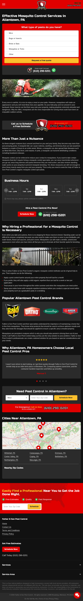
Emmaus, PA (60, 453)
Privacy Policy (8, 534)
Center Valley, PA (11, 456)
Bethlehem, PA (61, 456)
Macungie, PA (35, 460)
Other (11, 54)
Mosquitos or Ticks (16, 49)
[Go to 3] (43, 381)
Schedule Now (27, 214)
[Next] (77, 190)
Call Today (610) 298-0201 (15, 555)
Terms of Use (43, 599)
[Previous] (6, 190)
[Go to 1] (37, 381)
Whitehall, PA (9, 453)
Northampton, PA (11, 460)
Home (4, 524)
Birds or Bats (14, 44)
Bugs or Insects (15, 38)
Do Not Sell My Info (31, 599)
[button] (41, 435)
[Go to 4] (46, 381)
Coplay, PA (34, 456)
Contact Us (6, 527)
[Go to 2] (40, 381)
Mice (11, 33)
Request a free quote (41, 60)
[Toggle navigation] (4, 4)
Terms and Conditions (11, 530)
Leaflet (78, 448)
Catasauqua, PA (36, 453)
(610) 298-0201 (74, 5)
